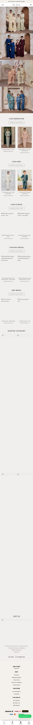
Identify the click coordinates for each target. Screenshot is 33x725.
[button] (25, 716)
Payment (16, 675)
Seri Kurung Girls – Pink (8, 321)
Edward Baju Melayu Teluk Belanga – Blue (24, 278)
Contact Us (16, 694)
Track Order (16, 680)
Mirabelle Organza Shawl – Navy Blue (8, 236)
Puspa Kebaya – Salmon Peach (25, 150)
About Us (16, 668)
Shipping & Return (16, 677)
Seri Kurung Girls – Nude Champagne (25, 321)
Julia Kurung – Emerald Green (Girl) (8, 193)
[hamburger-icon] (2, 5)
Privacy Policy (16, 685)
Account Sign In (17, 691)
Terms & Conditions (16, 682)
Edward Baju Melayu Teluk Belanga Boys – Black (8, 278)
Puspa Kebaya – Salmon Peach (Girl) (8, 150)
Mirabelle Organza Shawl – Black (24, 236)
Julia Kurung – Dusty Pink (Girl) (25, 193)
